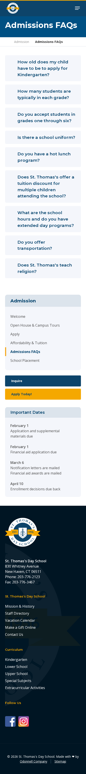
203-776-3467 (23, 582)
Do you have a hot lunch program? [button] (44, 157)
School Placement (24, 360)
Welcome (17, 316)
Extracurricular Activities (25, 687)
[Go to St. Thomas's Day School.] (6, 42)
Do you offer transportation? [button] (34, 245)
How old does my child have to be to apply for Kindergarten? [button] (42, 68)
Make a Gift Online (20, 627)
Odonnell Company (33, 761)
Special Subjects (18, 680)
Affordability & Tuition (28, 342)
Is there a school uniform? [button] (46, 137)
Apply (15, 334)
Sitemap (60, 761)
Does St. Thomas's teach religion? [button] (44, 268)
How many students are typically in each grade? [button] (44, 94)
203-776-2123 (28, 576)
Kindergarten (16, 659)
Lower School (16, 666)
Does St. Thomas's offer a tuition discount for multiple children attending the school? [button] (45, 186)
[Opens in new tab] (11, 721)
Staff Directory (17, 613)
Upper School (16, 673)
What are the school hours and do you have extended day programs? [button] (45, 219)
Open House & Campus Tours (35, 325)
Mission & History (19, 606)
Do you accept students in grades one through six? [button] (46, 117)
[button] (77, 7)
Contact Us (14, 634)
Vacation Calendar (20, 620)
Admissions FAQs (25, 351)
